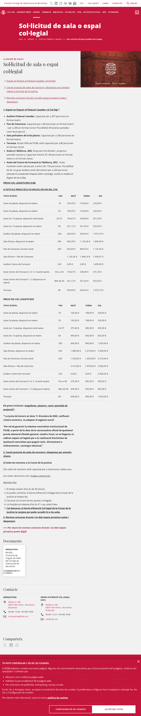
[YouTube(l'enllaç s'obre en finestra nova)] (70, 3)
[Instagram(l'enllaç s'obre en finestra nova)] (60, 3)
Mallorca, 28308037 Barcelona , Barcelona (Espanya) (21, 605)
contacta (117, 3)
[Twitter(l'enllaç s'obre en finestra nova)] (51, 3)
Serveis (36, 12)
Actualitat (70, 12)
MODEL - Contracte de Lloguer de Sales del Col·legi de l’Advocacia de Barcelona (13, 559)
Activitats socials (92, 12)
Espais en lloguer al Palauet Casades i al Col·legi (31, 80)
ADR (104, 12)
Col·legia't (93, 3)
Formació (46, 12)
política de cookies (58, 697)
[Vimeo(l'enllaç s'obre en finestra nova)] (65, 3)
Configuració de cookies (71, 709)
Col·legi (11, 12)
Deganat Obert (24, 12)
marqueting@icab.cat (18, 616)
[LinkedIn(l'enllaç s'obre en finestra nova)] (56, 3)
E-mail (106, 3)
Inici (21, 39)
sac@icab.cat (52, 619)
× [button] (138, 661)
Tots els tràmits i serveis (50, 39)
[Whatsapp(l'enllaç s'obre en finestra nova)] (74, 3)
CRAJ (79, 12)
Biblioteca (58, 12)
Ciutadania (113, 12)
